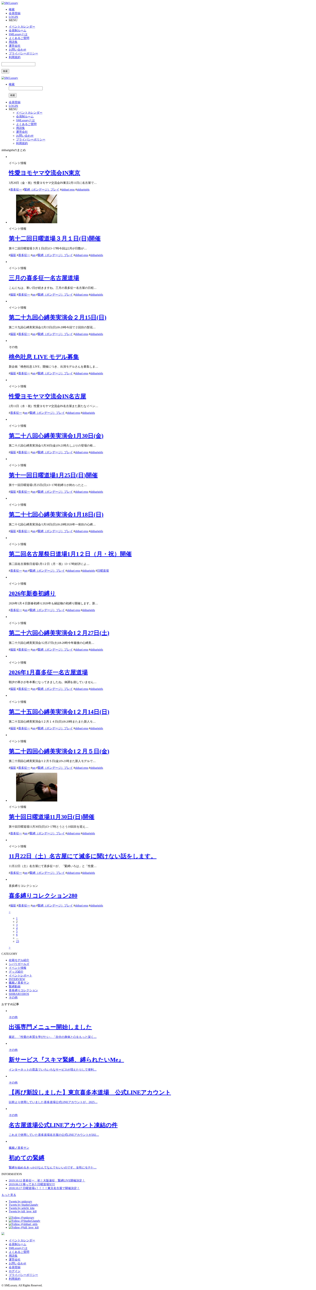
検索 (5, 71)
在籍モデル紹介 (19, 960)
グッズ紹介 (16, 971)
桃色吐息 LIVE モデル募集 (44, 357)
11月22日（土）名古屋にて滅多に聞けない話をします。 (83, 856)
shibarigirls (83, 189)
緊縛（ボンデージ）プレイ (41, 189)
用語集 (13, 41)
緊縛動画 (14, 986)
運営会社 (14, 45)
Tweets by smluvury (20, 1201)
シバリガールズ (19, 964)
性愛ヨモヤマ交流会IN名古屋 (47, 396)
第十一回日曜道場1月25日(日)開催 (53, 475)
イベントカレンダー (22, 26)
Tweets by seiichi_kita (21, 1208)
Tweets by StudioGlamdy (23, 1204)
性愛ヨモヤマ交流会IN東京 (44, 173)
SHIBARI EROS (19, 993)
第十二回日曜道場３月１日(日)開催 (55, 238)
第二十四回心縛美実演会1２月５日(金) (59, 751)
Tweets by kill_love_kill (23, 1211)
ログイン (14, 1271)
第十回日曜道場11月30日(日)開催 (51, 817)
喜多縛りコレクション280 (43, 895)
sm (33, 255)
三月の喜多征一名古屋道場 (44, 278)
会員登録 (14, 1267)
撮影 (13, 255)
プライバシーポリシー (23, 53)
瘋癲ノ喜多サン (19, 982)
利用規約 (14, 57)
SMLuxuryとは (18, 34)
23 (17, 941)
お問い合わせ (17, 49)
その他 (13, 997)
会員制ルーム (17, 30)
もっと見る (8, 1194)
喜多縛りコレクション (23, 990)
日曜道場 (103, 570)
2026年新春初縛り (32, 593)
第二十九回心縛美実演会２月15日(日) (57, 317)
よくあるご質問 (19, 38)
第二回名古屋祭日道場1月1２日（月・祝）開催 (70, 554)
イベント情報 (17, 967)
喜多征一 (16, 189)
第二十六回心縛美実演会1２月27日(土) (59, 633)
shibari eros (68, 189)
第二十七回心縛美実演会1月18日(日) (56, 514)
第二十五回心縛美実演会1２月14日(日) (59, 711)
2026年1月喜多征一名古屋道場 (48, 672)
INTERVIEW (17, 979)
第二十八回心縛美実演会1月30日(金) (56, 435)
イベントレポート (20, 975)
